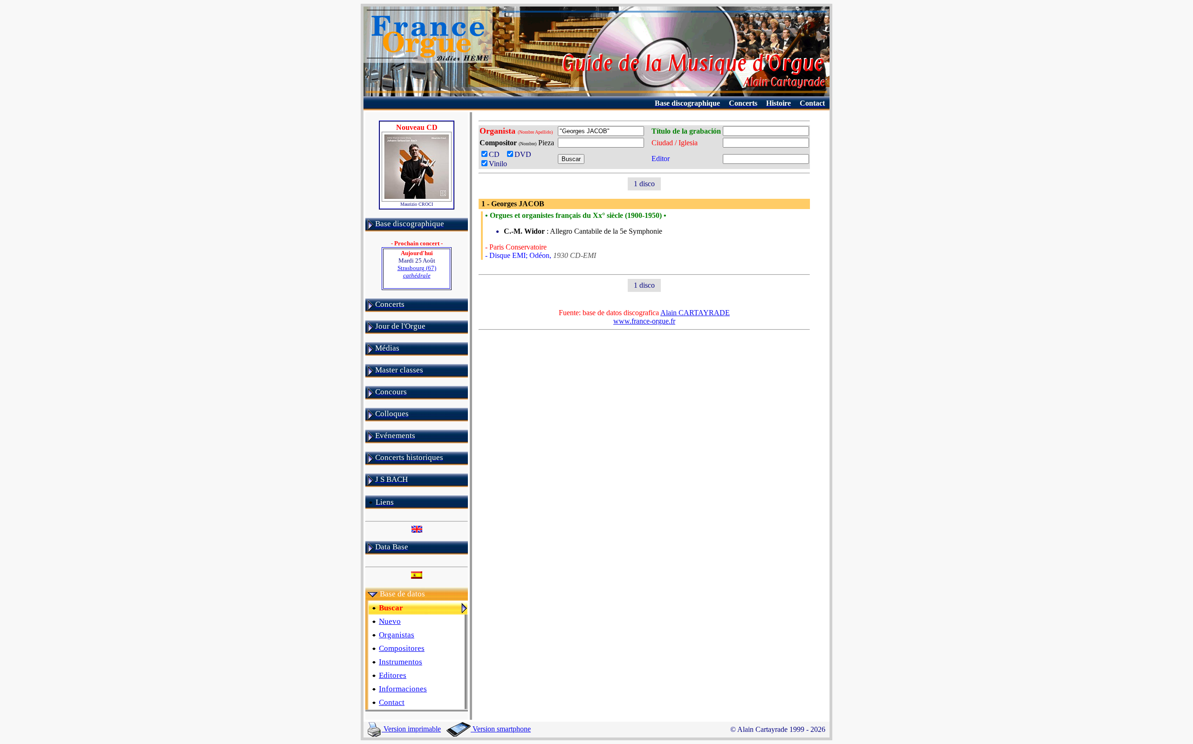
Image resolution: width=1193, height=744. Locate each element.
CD (496, 154)
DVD (524, 154)
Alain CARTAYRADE (695, 313)
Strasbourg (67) (417, 271)
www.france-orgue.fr (644, 321)
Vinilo (498, 164)
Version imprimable (411, 729)
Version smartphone (501, 729)
